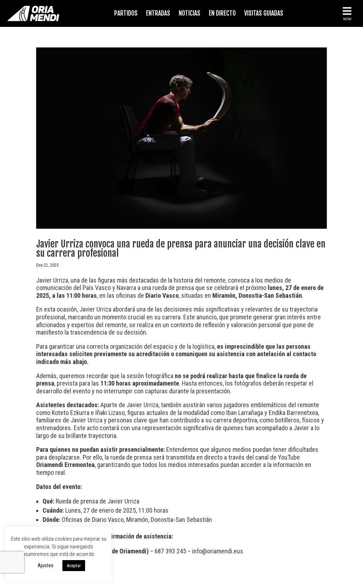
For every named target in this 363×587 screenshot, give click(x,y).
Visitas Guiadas (263, 13)
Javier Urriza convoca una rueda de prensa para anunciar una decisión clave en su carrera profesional (180, 248)
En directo (222, 13)
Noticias (189, 13)
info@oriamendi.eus (217, 551)
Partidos (126, 13)
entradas (158, 13)
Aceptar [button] (74, 565)
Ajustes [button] (46, 565)
